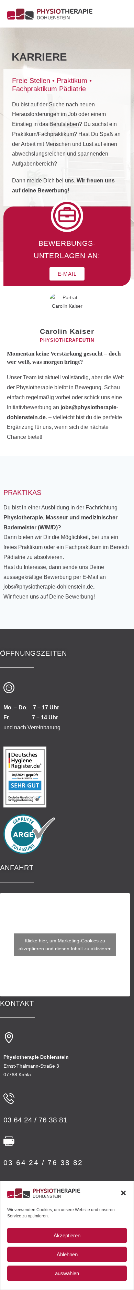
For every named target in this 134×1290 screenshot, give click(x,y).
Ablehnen (67, 1254)
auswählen (67, 1273)
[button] (123, 1192)
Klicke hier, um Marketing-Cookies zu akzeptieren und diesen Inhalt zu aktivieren (65, 944)
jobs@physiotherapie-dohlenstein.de (48, 587)
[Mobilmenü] (125, 14)
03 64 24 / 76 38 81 (35, 1120)
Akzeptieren (67, 1235)
